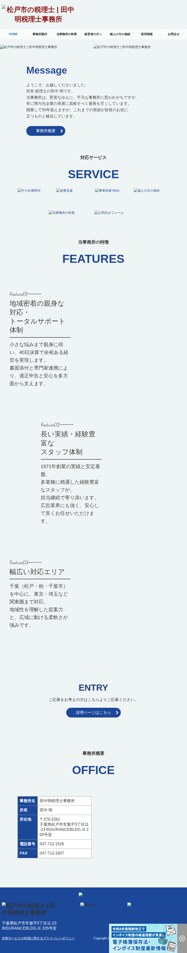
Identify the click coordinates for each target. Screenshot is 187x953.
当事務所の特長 (66, 34)
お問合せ (173, 34)
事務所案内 (40, 34)
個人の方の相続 (120, 34)
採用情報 (147, 34)
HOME (13, 34)
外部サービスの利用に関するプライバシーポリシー (38, 938)
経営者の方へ (93, 34)
